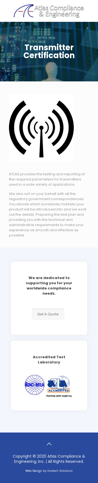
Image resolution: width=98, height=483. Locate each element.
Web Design (33, 471)
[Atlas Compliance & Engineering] (49, 11)
